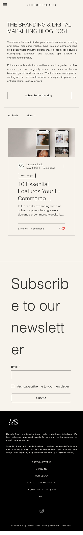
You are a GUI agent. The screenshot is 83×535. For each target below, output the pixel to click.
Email (15, 366)
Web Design (27, 175)
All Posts (13, 115)
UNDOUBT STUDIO (41, 5)
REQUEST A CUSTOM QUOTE (41, 489)
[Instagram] (41, 511)
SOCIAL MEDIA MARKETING (41, 482)
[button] (5, 4)
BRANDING (41, 469)
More (29, 115)
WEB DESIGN (42, 475)
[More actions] (64, 165)
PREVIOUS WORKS (41, 462)
